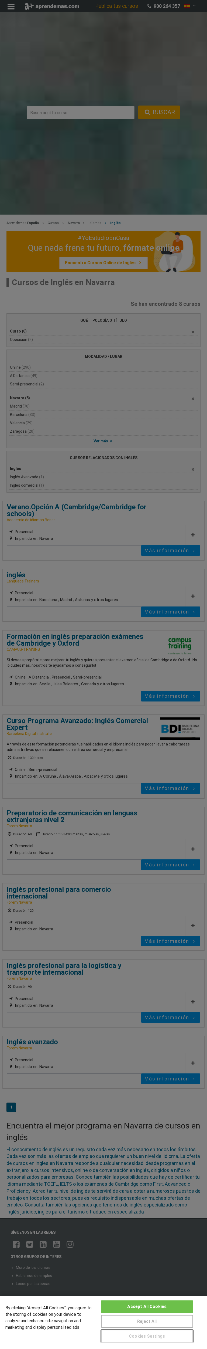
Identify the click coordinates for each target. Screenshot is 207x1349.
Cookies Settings (147, 1336)
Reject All (147, 1321)
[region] (103, 1322)
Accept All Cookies (147, 1306)
